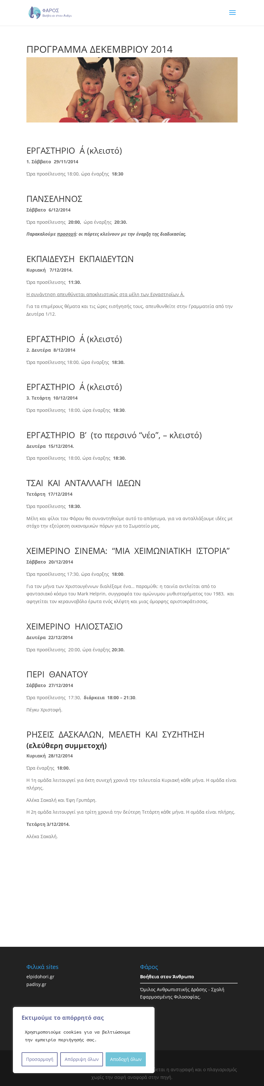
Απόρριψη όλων (82, 1059)
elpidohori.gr (40, 976)
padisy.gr (36, 984)
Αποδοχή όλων (126, 1059)
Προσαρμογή (39, 1059)
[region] (84, 1040)
